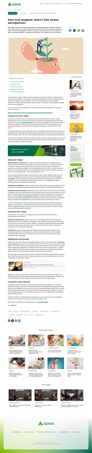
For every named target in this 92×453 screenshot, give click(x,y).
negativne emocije (55, 311)
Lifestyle (63, 3)
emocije (31, 315)
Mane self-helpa (15, 84)
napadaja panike (26, 122)
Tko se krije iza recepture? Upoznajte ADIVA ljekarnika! (19, 404)
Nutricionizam (55, 3)
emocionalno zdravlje (25, 311)
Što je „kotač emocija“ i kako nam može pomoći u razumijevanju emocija (30, 113)
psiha (26, 315)
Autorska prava (29, 432)
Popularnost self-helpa (17, 82)
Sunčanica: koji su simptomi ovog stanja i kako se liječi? (74, 350)
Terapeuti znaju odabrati (18, 92)
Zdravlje (42, 3)
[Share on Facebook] (70, 30)
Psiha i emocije (18, 10)
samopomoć (35, 311)
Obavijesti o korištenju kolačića (46, 432)
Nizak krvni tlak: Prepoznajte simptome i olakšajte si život (35, 350)
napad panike (19, 315)
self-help (16, 311)
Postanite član (76, 165)
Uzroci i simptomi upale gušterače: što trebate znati (74, 373)
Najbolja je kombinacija (17, 89)
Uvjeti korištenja (17, 432)
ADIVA (68, 3)
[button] (83, 3)
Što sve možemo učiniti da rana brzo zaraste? (55, 350)
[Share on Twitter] (74, 30)
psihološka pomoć (44, 311)
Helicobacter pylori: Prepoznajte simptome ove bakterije (15, 373)
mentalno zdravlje (40, 315)
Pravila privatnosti (64, 432)
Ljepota (48, 3)
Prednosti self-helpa (16, 87)
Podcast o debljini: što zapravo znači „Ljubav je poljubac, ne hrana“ (71, 404)
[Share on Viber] (83, 30)
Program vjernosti (76, 3)
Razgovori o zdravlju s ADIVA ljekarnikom (43, 404)
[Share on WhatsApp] (78, 30)
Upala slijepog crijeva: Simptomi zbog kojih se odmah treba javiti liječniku (16, 351)
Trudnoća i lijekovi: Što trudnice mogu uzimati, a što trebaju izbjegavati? (36, 373)
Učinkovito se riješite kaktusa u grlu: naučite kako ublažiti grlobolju (54, 373)
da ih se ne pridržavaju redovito (28, 196)
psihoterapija (11, 315)
